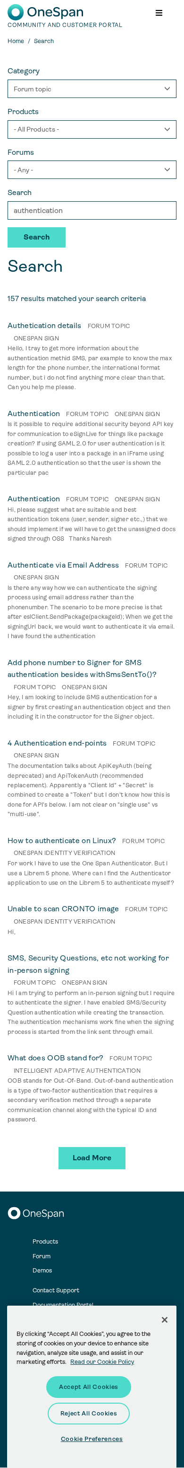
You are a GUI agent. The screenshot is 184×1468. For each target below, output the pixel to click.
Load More (92, 1157)
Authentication (34, 413)
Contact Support (56, 1290)
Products (23, 111)
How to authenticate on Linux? (62, 840)
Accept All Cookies (88, 1386)
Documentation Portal (63, 1304)
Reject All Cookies (88, 1413)
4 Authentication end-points (57, 742)
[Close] (164, 1319)
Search (20, 192)
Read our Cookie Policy (102, 1361)
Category (24, 70)
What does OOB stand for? (56, 1057)
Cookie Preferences (92, 1438)
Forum (41, 1256)
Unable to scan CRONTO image (63, 908)
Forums (21, 152)
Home (16, 40)
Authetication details (45, 325)
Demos (42, 1270)
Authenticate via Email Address (63, 565)
